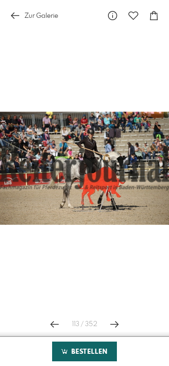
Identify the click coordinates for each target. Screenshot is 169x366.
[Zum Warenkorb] (154, 15)
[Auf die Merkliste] (133, 15)
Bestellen (88, 352)
